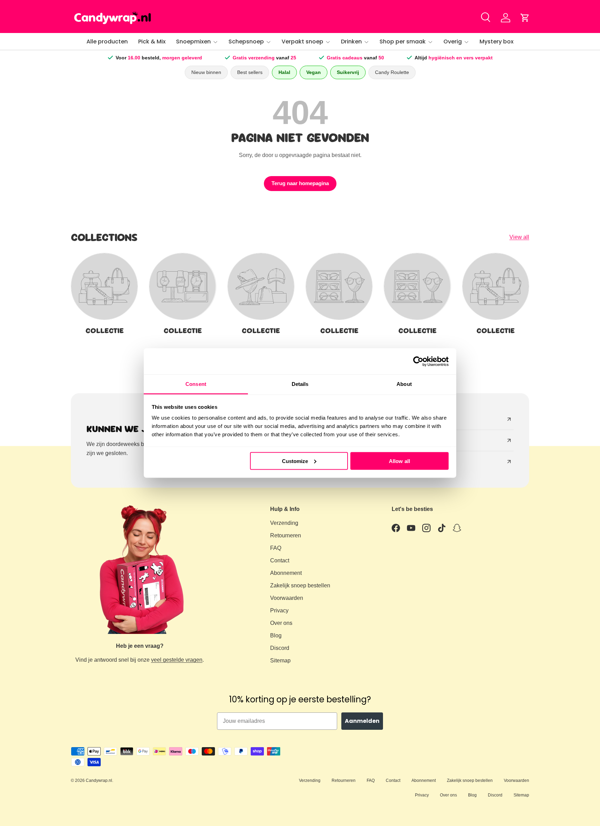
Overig (452, 42)
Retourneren (285, 535)
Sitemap (280, 660)
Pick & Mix (152, 42)
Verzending (284, 523)
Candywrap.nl (99, 780)
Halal (284, 72)
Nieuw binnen (206, 72)
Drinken (351, 42)
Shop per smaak (403, 42)
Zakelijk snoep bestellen (300, 585)
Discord (279, 648)
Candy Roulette (392, 72)
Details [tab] (300, 384)
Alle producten (107, 42)
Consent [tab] (195, 384)
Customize (295, 461)
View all (519, 237)
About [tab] (404, 384)
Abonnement (286, 573)
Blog (276, 635)
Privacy (279, 610)
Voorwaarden (286, 598)
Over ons (281, 623)
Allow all (399, 461)
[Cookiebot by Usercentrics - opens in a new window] (418, 361)
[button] (525, 17)
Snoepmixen (193, 42)
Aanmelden (362, 721)
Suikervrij (348, 72)
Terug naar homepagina (300, 183)
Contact (279, 560)
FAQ (275, 548)
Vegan (313, 72)
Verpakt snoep (302, 42)
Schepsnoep (246, 42)
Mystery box (497, 42)
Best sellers (249, 72)
